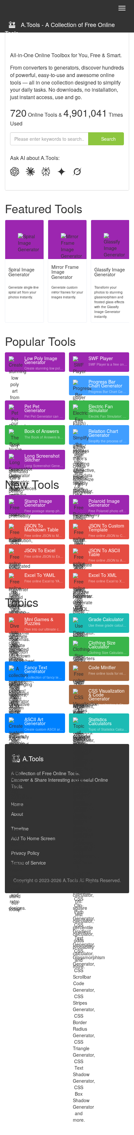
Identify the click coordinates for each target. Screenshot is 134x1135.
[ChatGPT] (14, 171)
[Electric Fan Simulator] (78, 409)
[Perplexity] (45, 171)
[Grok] (77, 171)
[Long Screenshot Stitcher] (14, 458)
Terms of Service (28, 861)
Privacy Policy (25, 851)
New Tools (32, 482)
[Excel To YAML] (14, 577)
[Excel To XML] (78, 577)
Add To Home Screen (33, 837)
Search (108, 137)
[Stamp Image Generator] (14, 503)
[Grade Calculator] (78, 622)
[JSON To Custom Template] (78, 528)
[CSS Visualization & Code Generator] (78, 693)
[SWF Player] (78, 361)
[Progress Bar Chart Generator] (78, 384)
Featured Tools (43, 207)
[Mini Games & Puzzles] (14, 622)
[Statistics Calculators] (78, 722)
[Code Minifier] (78, 670)
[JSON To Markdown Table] (14, 528)
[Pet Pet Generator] (14, 409)
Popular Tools (40, 339)
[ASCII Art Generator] (14, 722)
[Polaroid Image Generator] (78, 503)
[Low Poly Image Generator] (14, 361)
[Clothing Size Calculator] (78, 645)
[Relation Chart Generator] (78, 433)
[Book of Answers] (14, 433)
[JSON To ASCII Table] (78, 553)
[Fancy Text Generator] (14, 670)
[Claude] (30, 171)
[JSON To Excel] (14, 553)
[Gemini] (61, 171)
